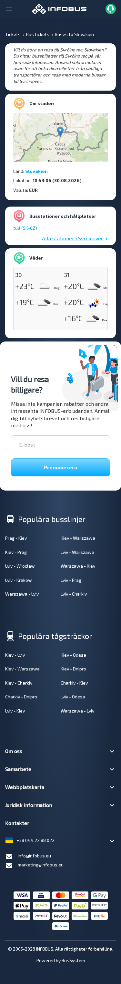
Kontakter (17, 823)
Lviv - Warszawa (77, 552)
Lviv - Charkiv (74, 594)
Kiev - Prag (16, 552)
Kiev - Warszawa (78, 538)
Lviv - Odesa (73, 696)
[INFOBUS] (59, 8)
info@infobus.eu (34, 855)
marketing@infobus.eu (41, 864)
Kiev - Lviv (15, 655)
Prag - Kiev (16, 538)
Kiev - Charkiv (18, 683)
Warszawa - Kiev (78, 566)
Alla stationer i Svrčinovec (73, 238)
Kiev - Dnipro (73, 668)
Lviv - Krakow (18, 580)
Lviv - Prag (71, 580)
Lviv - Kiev (15, 711)
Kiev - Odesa (73, 655)
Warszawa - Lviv (22, 594)
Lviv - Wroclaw (20, 566)
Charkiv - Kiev (74, 683)
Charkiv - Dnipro (21, 696)
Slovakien (36, 171)
